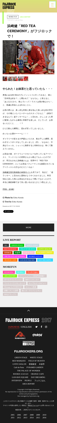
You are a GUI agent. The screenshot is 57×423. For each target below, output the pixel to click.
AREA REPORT (10, 275)
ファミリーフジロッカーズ (14, 283)
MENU (52, 4)
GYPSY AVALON (44, 248)
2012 (19, 418)
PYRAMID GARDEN (45, 252)
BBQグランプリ (10, 294)
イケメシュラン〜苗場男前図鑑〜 (32, 276)
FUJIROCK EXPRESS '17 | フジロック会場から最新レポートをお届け (9, 7)
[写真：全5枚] (8, 189)
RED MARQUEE (10, 248)
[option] (28, 57)
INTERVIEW (9, 272)
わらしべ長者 (31, 287)
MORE (28, 227)
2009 (38, 415)
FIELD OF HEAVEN (27, 248)
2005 (12, 415)
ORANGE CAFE (10, 260)
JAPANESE (13, 327)
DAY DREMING (38, 377)
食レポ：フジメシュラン (31, 291)
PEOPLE (20, 272)
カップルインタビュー (37, 283)
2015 (38, 418)
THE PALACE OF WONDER (14, 256)
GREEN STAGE (17, 245)
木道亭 (17, 252)
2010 (44, 415)
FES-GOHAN (40, 380)
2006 (19, 415)
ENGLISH (26, 327)
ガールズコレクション (12, 280)
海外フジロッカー (32, 280)
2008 (32, 415)
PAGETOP (28, 310)
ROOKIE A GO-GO (35, 256)
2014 (32, 418)
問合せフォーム (33, 405)
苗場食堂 (7, 252)
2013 (25, 418)
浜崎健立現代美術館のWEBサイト (17, 172)
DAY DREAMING (45, 260)
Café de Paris (29, 252)
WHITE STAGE (32, 245)
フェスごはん (32, 272)
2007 (25, 415)
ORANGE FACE (37, 374)
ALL (6, 245)
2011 (12, 418)
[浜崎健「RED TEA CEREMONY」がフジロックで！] (28, 57)
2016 (44, 418)
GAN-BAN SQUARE (27, 260)
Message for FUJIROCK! (13, 287)
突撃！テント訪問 (11, 291)
